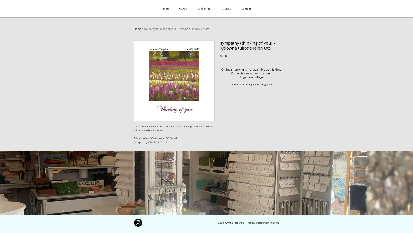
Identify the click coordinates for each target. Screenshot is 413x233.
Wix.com (274, 222)
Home (137, 29)
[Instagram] (138, 223)
